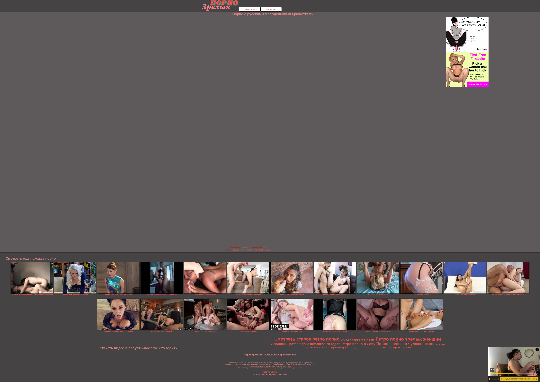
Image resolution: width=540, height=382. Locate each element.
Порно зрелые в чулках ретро (404, 344)
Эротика (246, 250)
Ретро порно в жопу (358, 344)
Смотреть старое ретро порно (306, 339)
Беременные (256, 250)
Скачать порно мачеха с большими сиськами (364, 348)
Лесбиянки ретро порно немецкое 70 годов (305, 344)
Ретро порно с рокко (397, 347)
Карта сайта (270, 372)
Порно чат (271, 9)
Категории (250, 9)
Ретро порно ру (338, 348)
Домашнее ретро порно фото (357, 339)
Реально (266, 250)
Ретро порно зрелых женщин (408, 339)
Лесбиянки (237, 250)
